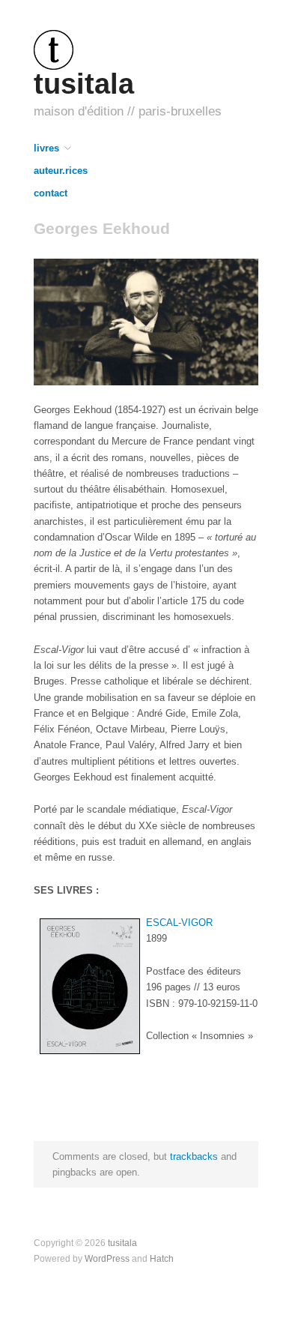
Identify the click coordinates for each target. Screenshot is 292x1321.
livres (46, 149)
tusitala (84, 83)
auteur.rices (61, 171)
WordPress (107, 1258)
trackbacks (194, 1156)
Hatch (162, 1258)
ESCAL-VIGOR (179, 922)
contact (50, 194)
